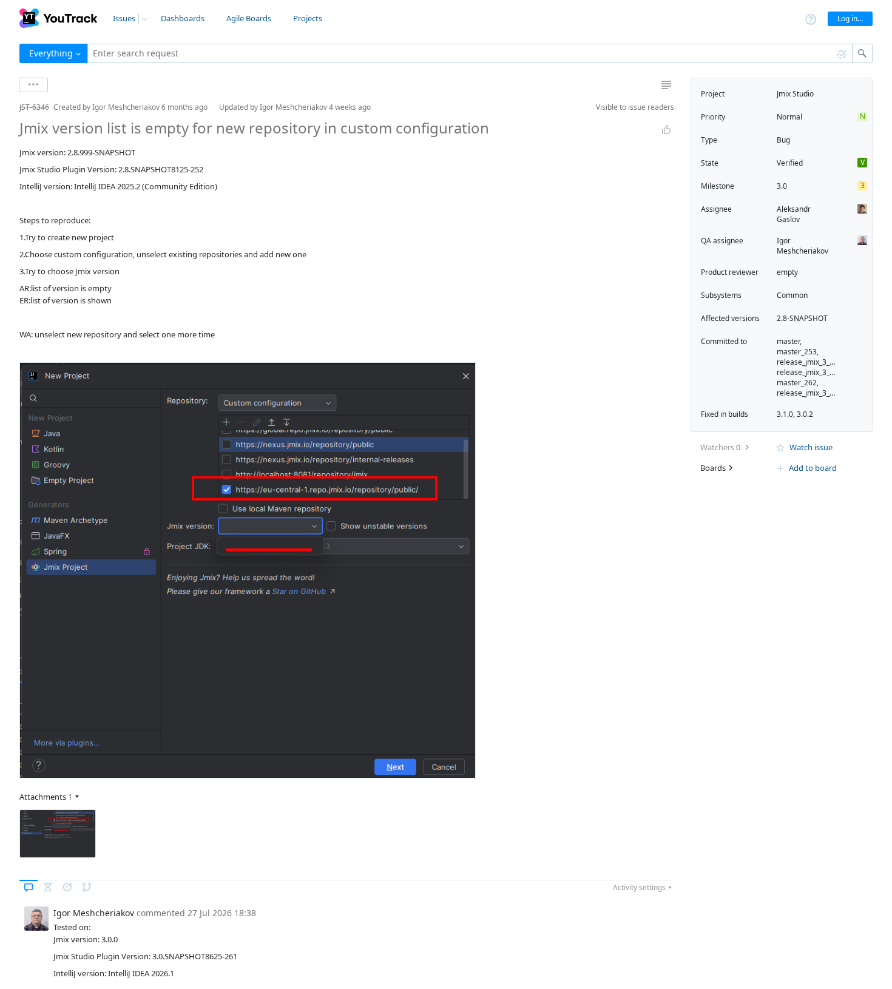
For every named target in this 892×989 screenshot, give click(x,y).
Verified (790, 163)
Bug (783, 140)
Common (792, 295)
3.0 (782, 186)
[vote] (666, 129)
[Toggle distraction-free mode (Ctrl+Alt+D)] (666, 85)
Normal (789, 117)
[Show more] (33, 85)
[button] (10, 107)
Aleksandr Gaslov (794, 214)
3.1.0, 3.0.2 (795, 414)
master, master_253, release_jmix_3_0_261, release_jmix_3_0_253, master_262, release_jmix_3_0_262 (814, 367)
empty (787, 272)
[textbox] (470, 53)
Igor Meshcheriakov (802, 245)
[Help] (811, 18)
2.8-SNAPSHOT (802, 318)
